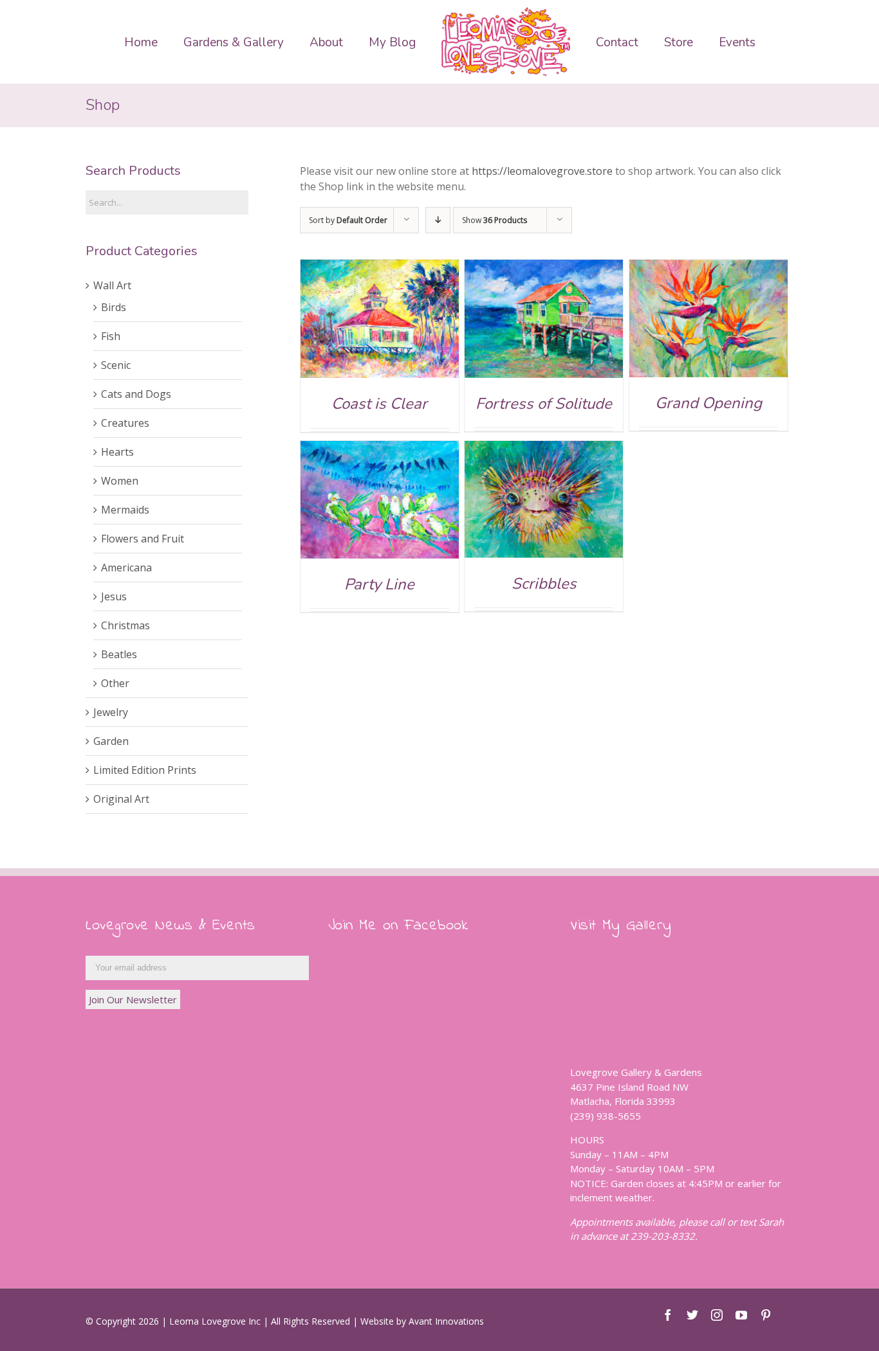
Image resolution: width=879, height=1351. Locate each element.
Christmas (125, 625)
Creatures (125, 423)
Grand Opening (708, 403)
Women (119, 481)
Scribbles (544, 583)
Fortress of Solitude (544, 403)
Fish (110, 336)
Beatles (119, 654)
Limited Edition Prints (144, 770)
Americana (126, 567)
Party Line (379, 584)
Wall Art (112, 285)
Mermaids (125, 510)
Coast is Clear (379, 403)
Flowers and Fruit (142, 539)
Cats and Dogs (136, 394)
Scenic (116, 365)
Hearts (117, 452)
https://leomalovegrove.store (542, 171)
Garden (111, 741)
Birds (113, 307)
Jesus (114, 596)
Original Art (121, 799)
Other (115, 683)
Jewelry (110, 712)
